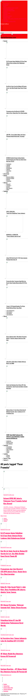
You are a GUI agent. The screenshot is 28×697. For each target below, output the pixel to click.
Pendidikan (9, 447)
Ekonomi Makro (10, 177)
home (4, 6)
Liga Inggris (9, 312)
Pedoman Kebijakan (8, 9)
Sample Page (6, 13)
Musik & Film (9, 442)
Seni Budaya (9, 443)
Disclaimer (6, 3)
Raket (7, 189)
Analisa (8, 179)
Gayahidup (5, 445)
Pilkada (8, 165)
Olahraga (5, 182)
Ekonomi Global (10, 178)
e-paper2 (5, 5)
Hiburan (5, 316)
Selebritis (8, 441)
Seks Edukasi (9, 449)
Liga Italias (9, 313)
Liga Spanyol (9, 314)
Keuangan (8, 181)
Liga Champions (10, 310)
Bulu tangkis (9, 188)
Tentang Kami (6, 17)
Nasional (5, 41)
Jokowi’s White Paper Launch (10, 8)
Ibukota (8, 166)
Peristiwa (8, 171)
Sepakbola (5, 191)
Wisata (8, 456)
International (6, 174)
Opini (7, 172)
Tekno (7, 451)
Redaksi (5, 12)
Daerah (8, 169)
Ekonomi (5, 175)
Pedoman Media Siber (9, 10)
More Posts (4, 516)
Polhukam (8, 164)
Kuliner (8, 455)
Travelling (5, 454)
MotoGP (8, 184)
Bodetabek (9, 168)
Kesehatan (9, 448)
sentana (5, 14)
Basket (8, 187)
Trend (7, 452)
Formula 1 (8, 185)
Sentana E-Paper (7, 16)
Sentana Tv (5, 460)
